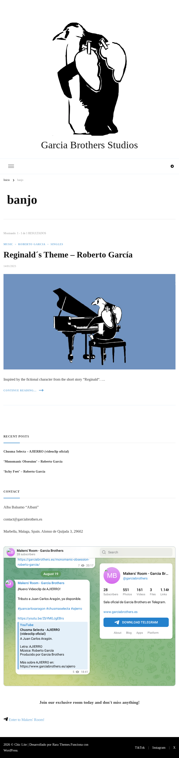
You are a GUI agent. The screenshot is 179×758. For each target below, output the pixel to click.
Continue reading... (20, 390)
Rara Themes (61, 744)
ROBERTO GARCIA (31, 244)
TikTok (140, 747)
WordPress (10, 750)
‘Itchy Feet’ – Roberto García (24, 471)
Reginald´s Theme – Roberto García (68, 254)
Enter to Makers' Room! (26, 720)
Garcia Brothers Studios (89, 144)
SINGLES (57, 244)
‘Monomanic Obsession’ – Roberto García (32, 461)
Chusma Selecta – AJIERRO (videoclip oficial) (36, 451)
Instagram (158, 747)
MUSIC (8, 244)
